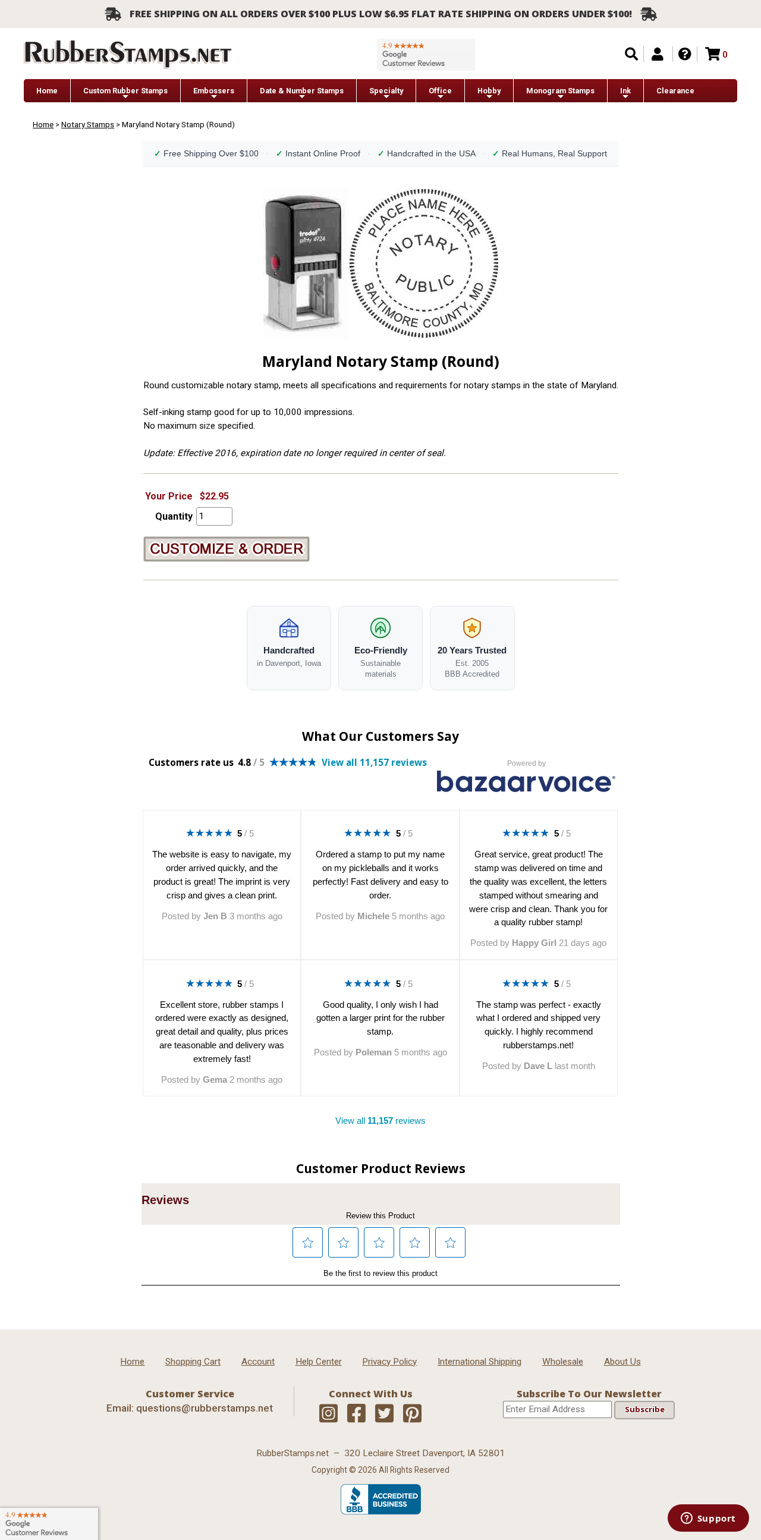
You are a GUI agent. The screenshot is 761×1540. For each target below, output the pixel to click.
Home (47, 90)
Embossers (213, 90)
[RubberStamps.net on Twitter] (384, 1413)
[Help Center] (684, 54)
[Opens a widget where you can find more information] (708, 1519)
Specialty (386, 90)
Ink (625, 90)
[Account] (657, 54)
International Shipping (479, 1361)
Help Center (318, 1361)
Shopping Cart (193, 1361)
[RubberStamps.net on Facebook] (356, 1413)
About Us (622, 1361)
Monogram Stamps (560, 90)
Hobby (489, 90)
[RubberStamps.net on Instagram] (328, 1413)
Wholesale (562, 1361)
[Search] (631, 54)
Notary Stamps (87, 124)
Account (258, 1361)
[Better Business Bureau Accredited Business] (381, 1511)
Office (440, 90)
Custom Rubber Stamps (125, 90)
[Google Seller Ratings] (426, 55)
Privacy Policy (389, 1361)
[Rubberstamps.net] (128, 54)
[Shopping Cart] (712, 54)
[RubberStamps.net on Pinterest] (412, 1413)
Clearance (675, 90)
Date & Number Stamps (302, 90)
